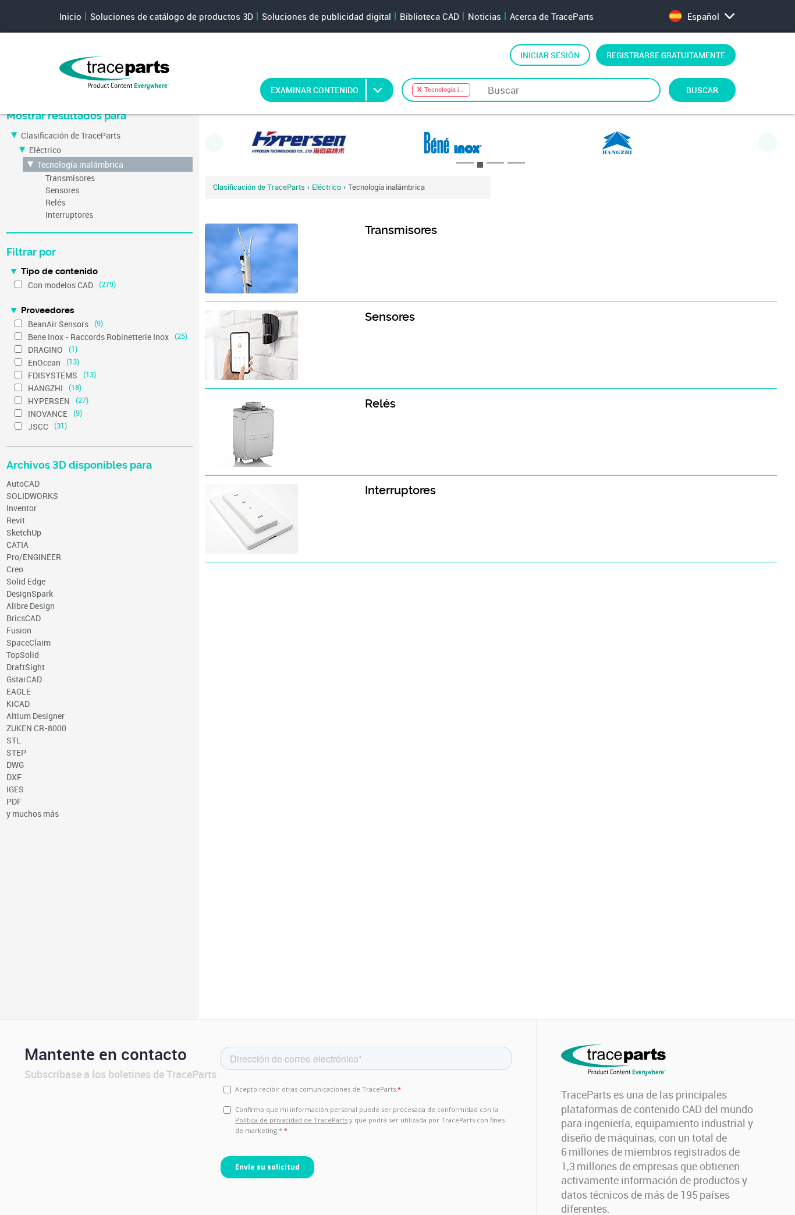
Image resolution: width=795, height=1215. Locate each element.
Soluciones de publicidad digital (326, 16)
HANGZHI (45, 388)
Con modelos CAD (60, 285)
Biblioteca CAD (429, 16)
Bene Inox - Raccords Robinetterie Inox (98, 336)
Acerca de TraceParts (552, 16)
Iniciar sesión (550, 55)
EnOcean (44, 362)
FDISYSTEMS (52, 375)
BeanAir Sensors (58, 324)
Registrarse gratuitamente (665, 55)
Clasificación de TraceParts (70, 135)
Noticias (484, 16)
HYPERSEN (49, 400)
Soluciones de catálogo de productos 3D (171, 16)
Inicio (70, 16)
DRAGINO (45, 349)
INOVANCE (48, 413)
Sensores (62, 190)
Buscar (702, 89)
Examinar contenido (315, 89)
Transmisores (70, 177)
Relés (55, 202)
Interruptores (69, 214)
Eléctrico (45, 149)
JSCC (38, 426)
